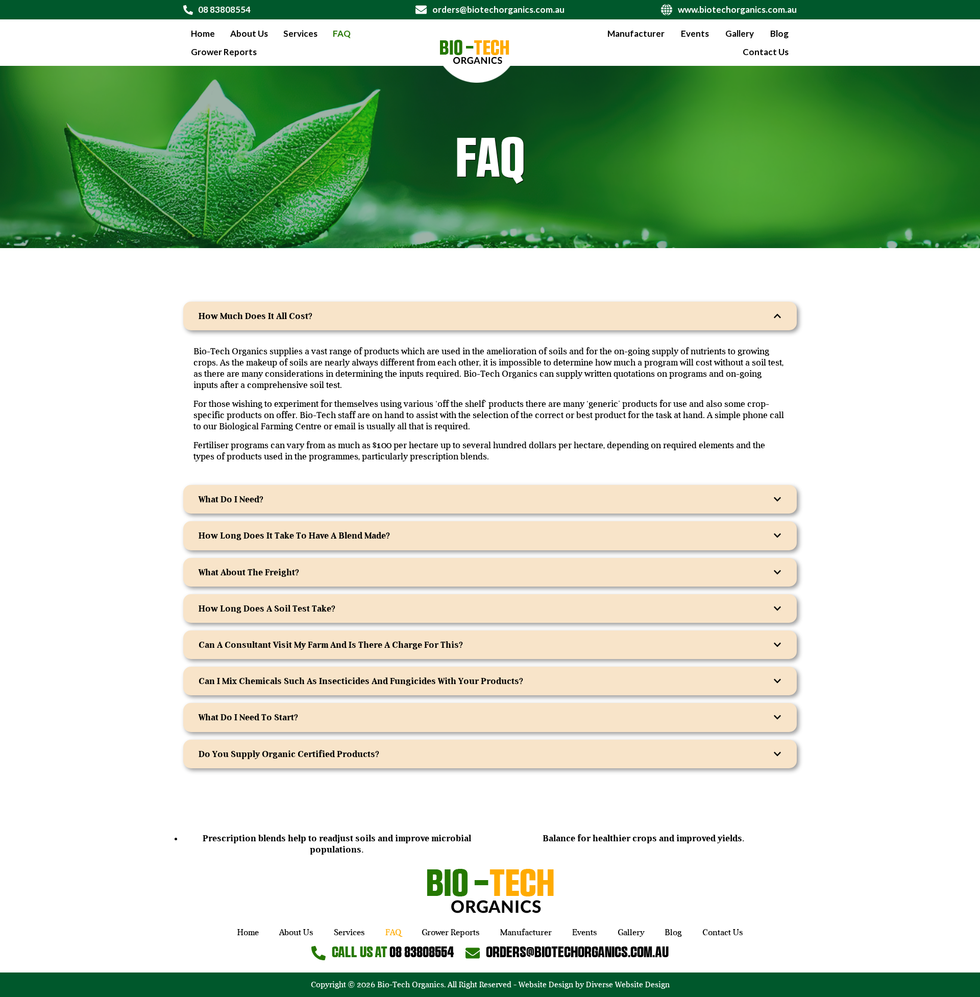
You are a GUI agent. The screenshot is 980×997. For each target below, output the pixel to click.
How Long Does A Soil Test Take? (267, 608)
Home (203, 33)
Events (695, 33)
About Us (249, 33)
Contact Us (766, 51)
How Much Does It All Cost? (255, 316)
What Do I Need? (231, 499)
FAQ (342, 33)
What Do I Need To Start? (248, 717)
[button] (490, 316)
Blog (779, 33)
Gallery (739, 33)
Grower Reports (224, 51)
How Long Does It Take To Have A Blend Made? (294, 535)
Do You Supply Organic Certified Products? (289, 754)
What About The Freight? (249, 572)
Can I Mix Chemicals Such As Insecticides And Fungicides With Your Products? (361, 681)
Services (300, 33)
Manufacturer (636, 33)
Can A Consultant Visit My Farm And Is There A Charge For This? (331, 645)
